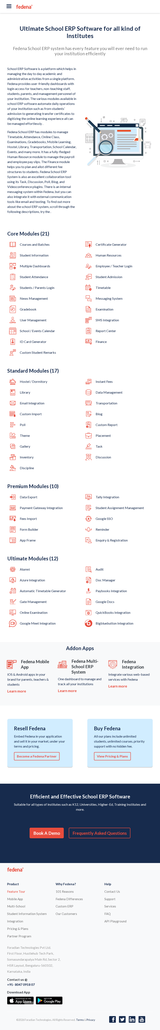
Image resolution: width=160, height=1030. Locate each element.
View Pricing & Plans (112, 756)
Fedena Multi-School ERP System (84, 666)
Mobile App (15, 899)
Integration (15, 921)
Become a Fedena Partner (37, 756)
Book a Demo (46, 833)
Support (109, 899)
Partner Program (19, 936)
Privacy (90, 1019)
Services (110, 906)
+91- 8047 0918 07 (21, 984)
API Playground (115, 921)
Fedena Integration (133, 664)
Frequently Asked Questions (99, 833)
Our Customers (66, 914)
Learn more (16, 691)
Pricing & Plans (17, 929)
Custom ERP (64, 906)
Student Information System (27, 914)
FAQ (107, 914)
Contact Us (112, 891)
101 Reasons (65, 891)
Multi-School (16, 906)
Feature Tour (16, 891)
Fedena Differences (69, 899)
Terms (80, 1019)
